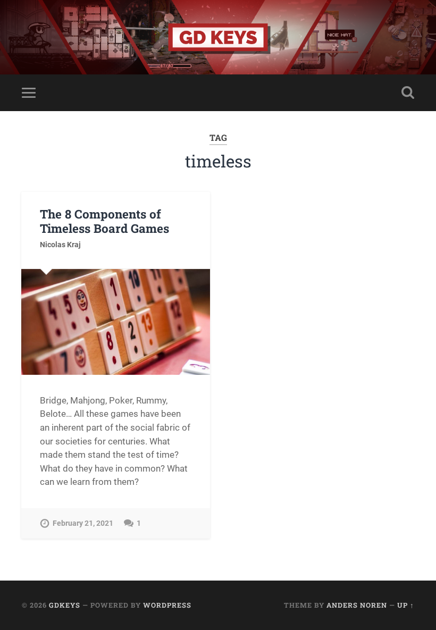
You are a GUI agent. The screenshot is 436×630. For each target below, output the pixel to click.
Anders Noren (356, 605)
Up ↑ (405, 605)
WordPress (167, 605)
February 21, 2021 (83, 523)
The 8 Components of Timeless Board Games (104, 221)
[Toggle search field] (407, 92)
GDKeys (64, 605)
